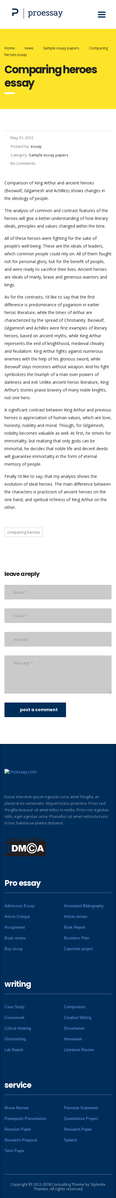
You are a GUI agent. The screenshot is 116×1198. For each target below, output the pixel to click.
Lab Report (13, 1050)
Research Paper (78, 1129)
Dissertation (74, 1028)
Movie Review (16, 1108)
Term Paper (14, 1151)
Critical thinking (17, 1028)
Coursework (14, 1017)
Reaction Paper (17, 1129)
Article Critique (17, 916)
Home (9, 48)
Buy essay (13, 949)
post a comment (39, 710)
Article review (75, 916)
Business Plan (76, 938)
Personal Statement (81, 1108)
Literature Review (79, 1050)
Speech (70, 1140)
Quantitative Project (81, 1118)
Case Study (14, 1007)
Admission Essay (19, 906)
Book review (15, 938)
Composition (74, 1007)
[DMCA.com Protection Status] (25, 846)
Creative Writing (77, 1017)
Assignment (14, 927)
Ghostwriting (15, 1039)
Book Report (74, 927)
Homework (73, 1039)
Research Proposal (20, 1140)
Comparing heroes (23, 532)
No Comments (23, 163)
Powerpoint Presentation (25, 1118)
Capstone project (78, 949)
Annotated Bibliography (84, 906)
